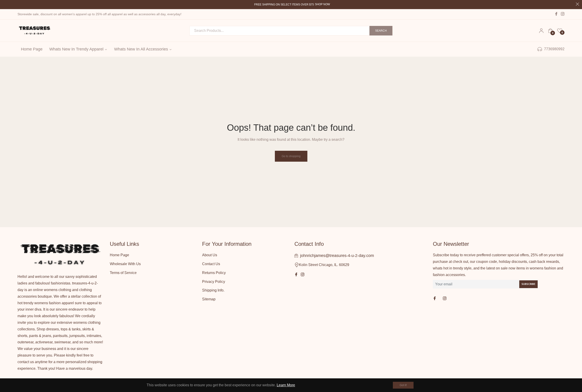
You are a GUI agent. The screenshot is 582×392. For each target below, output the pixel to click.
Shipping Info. (213, 290)
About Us (209, 255)
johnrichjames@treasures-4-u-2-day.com (337, 255)
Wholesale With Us (125, 264)
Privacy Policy (213, 282)
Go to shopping (291, 156)
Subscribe (528, 284)
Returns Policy (214, 273)
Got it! (403, 385)
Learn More (286, 385)
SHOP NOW (322, 4)
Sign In (541, 30)
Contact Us (211, 264)
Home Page (119, 255)
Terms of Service (123, 273)
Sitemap (209, 299)
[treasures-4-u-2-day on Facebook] (435, 298)
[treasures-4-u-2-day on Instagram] (445, 298)
